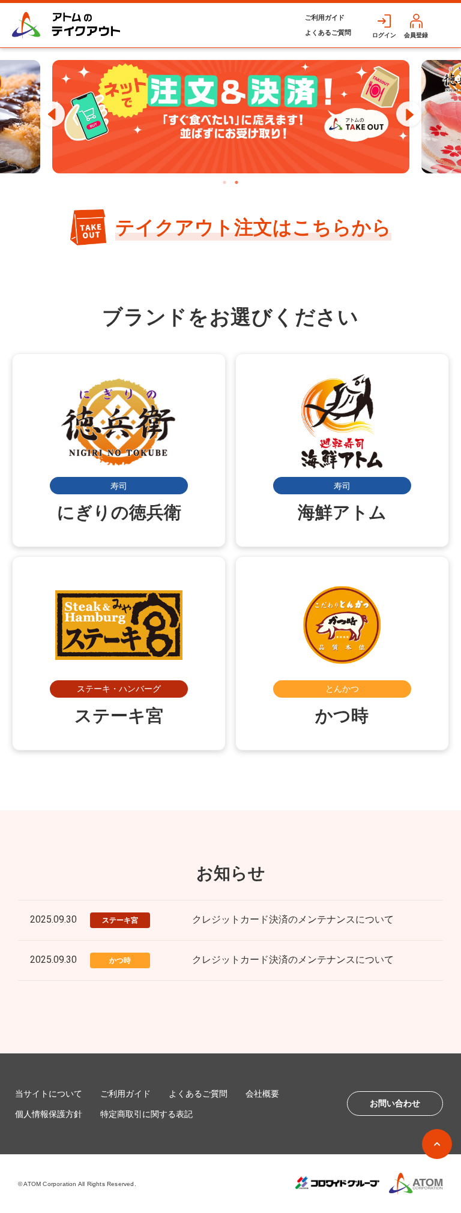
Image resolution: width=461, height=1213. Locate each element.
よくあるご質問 (328, 32)
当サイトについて (48, 1093)
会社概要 (262, 1093)
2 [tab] (236, 182)
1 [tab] (224, 182)
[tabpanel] (230, 116)
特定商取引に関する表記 (146, 1114)
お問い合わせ (395, 1103)
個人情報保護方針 (48, 1114)
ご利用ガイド (325, 17)
